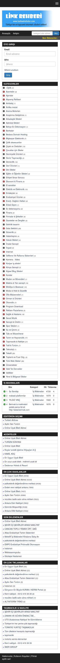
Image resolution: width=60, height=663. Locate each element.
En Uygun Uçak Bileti (14, 457)
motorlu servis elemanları (16, 639)
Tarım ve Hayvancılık (16, 337)
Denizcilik (12, 161)
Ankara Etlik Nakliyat (16, 510)
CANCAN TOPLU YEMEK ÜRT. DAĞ (21, 528)
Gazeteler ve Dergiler (16, 220)
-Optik (10, 87)
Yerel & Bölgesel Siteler (16, 376)
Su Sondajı (13, 391)
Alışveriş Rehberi (13, 99)
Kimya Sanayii (13, 267)
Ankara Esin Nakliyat (16, 503)
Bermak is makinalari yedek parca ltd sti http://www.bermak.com (19, 407)
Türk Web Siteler (15, 361)
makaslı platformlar (17, 395)
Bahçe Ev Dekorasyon (17, 126)
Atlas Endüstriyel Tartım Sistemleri (20, 532)
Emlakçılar (12, 193)
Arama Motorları (13, 111)
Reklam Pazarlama (15, 310)
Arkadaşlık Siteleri (14, 119)
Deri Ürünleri (13, 165)
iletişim (16, 33)
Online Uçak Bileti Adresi (15, 427)
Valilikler (9, 372)
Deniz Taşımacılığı (15, 158)
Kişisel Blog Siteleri (14, 271)
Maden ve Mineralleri (16, 279)
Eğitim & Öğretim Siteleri (18, 173)
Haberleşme (12, 236)
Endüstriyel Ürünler (15, 197)
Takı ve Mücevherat (14, 333)
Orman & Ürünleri (13, 298)
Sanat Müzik (11, 318)
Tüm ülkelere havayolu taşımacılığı (20, 631)
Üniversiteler (11, 365)
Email (6, 49)
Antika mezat (11, 107)
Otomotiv (11, 302)
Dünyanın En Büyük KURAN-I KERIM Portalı (25, 589)
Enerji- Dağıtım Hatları (17, 201)
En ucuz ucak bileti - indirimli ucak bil (21, 461)
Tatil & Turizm (13, 345)
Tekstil (10, 353)
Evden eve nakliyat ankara (19, 487)
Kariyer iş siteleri (13, 263)
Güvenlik (11, 232)
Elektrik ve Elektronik (17, 189)
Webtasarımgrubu (12, 552)
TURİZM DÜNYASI (13, 442)
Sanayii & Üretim (14, 322)
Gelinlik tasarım (13, 224)
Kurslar (9, 275)
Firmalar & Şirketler (16, 216)
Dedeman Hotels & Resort (16, 465)
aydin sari (6, 658)
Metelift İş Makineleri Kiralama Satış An (22, 536)
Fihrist (34, 656)
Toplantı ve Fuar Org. (16, 357)
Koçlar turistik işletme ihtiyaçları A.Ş (20, 449)
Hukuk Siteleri (13, 240)
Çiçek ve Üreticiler (15, 146)
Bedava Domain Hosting (16, 134)
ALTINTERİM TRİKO (15, 601)
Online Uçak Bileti (12, 445)
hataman (8, 548)
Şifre (6, 59)
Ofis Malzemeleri (14, 294)
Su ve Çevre (12, 329)
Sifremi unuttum (11, 70)
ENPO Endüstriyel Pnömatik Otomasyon (22, 544)
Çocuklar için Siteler (14, 150)
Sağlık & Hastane (15, 314)
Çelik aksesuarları (14, 142)
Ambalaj (11, 103)
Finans (10, 212)
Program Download (14, 306)
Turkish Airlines (11, 420)
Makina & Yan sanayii (17, 283)
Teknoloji (11, 349)
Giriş (8, 75)
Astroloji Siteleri (13, 122)
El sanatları (11, 185)
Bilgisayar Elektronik (16, 138)
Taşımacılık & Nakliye (17, 341)
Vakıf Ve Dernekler (14, 368)
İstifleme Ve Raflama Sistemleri (21, 255)
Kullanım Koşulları (22, 656)
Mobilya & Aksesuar (16, 286)
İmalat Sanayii (12, 243)
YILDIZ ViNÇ (14, 400)
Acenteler (11, 91)
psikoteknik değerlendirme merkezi (23, 483)
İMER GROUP (11, 647)
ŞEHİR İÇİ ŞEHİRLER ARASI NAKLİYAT (22, 525)
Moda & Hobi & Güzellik (16, 290)
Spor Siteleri (12, 325)
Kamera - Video (13, 259)
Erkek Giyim (12, 204)
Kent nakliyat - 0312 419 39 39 (19, 593)
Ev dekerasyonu (14, 208)
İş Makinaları (38, 391)
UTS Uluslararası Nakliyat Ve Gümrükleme (23, 619)
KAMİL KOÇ (10, 453)
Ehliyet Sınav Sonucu (15, 177)
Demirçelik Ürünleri (15, 154)
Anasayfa (6, 33)
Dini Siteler (10, 169)
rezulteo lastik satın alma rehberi (22, 499)
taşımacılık (9, 635)
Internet (9, 251)
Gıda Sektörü (13, 228)
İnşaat (10, 247)
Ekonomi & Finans (15, 181)
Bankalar (10, 130)
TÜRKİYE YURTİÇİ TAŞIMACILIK (19, 627)
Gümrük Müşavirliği (16, 507)
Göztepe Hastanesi (13, 556)
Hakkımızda (7, 656)
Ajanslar (9, 95)
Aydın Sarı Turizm (12, 424)
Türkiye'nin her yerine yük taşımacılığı (21, 623)
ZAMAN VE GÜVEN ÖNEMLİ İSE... (20, 615)
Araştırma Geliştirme (16, 115)
